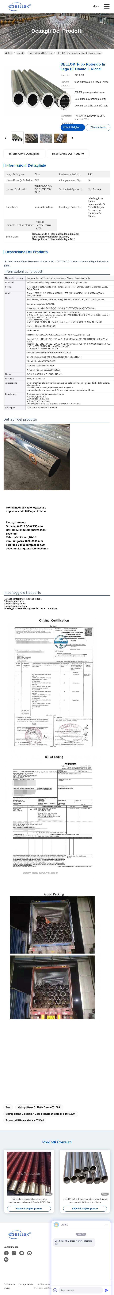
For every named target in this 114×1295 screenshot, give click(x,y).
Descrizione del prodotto (68, 153)
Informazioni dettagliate (24, 153)
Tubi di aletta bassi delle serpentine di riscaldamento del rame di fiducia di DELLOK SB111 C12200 (29, 1201)
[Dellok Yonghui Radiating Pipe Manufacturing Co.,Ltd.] (20, 6)
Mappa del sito (26, 1284)
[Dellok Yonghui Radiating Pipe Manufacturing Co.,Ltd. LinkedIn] (14, 1253)
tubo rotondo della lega (40, 53)
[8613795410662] (29, 1253)
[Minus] (106, 1225)
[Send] (106, 1290)
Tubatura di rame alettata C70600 (25, 1120)
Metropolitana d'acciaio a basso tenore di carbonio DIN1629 (40, 1114)
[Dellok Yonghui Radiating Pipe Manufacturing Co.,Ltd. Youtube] (21, 1253)
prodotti (20, 53)
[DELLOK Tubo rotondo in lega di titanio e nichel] (39, 93)
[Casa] (20, 1238)
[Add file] (55, 1290)
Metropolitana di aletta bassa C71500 (39, 1107)
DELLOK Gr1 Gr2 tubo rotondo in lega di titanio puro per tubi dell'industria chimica (85, 1200)
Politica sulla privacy (9, 1286)
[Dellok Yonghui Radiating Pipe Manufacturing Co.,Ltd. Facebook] (6, 1253)
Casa (9, 53)
